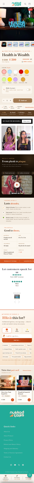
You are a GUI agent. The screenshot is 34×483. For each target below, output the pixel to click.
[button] (4, 4)
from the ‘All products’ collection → (18, 51)
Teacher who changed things (10, 349)
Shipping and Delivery (11, 448)
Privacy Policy (8, 440)
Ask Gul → (17, 340)
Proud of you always (15, 353)
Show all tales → (27, 370)
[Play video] (17, 185)
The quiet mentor (21, 357)
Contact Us (7, 457)
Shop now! (26, 121)
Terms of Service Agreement (13, 453)
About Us (7, 432)
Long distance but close (12, 345)
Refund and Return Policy (12, 444)
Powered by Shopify (23, 472)
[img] (17, 275)
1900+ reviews (27, 61)
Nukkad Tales (14, 472)
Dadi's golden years (26, 349)
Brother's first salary (8, 357)
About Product (8, 436)
